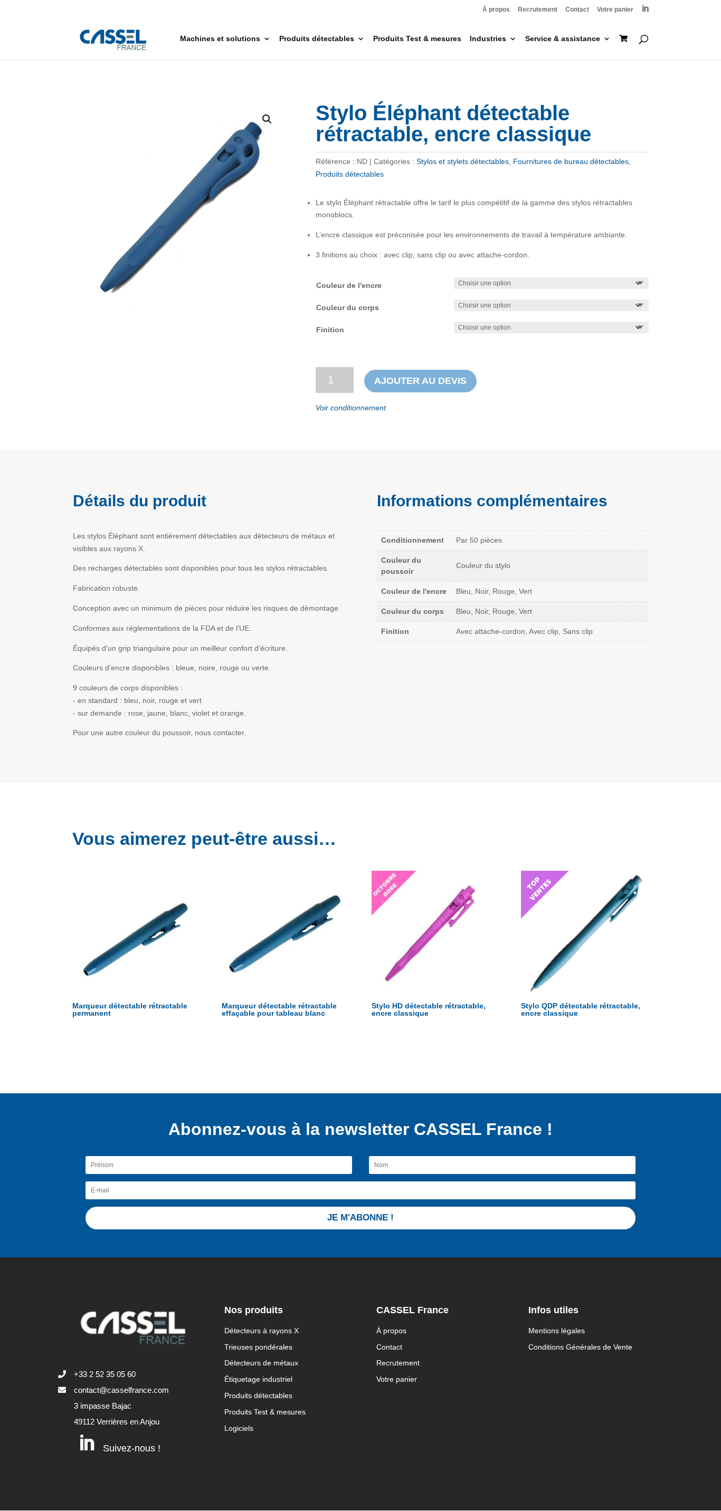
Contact (577, 9)
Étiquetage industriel (258, 1379)
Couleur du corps (347, 307)
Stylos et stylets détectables (462, 161)
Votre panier (615, 9)
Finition (330, 329)
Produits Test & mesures (417, 39)
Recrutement (537, 9)
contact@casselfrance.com (121, 1389)
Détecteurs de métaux (261, 1363)
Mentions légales (556, 1330)
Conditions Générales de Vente (580, 1347)
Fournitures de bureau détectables (571, 161)
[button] (267, 119)
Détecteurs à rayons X (261, 1330)
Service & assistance (562, 39)
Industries (488, 39)
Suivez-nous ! (131, 1448)
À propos (496, 9)
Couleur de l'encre (349, 285)
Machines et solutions (220, 39)
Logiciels (238, 1428)
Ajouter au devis (420, 381)
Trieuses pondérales (258, 1347)
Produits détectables (316, 39)
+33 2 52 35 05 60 (105, 1374)
